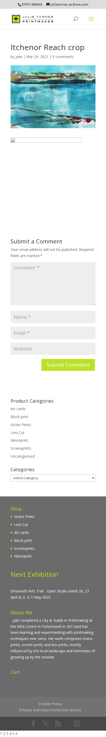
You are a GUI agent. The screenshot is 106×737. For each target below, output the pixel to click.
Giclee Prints (21, 424)
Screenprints (21, 448)
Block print (19, 416)
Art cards (18, 408)
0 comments (63, 56)
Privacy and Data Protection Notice (50, 709)
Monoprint (19, 440)
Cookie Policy (50, 703)
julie (18, 56)
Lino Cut (17, 432)
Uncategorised (23, 456)
